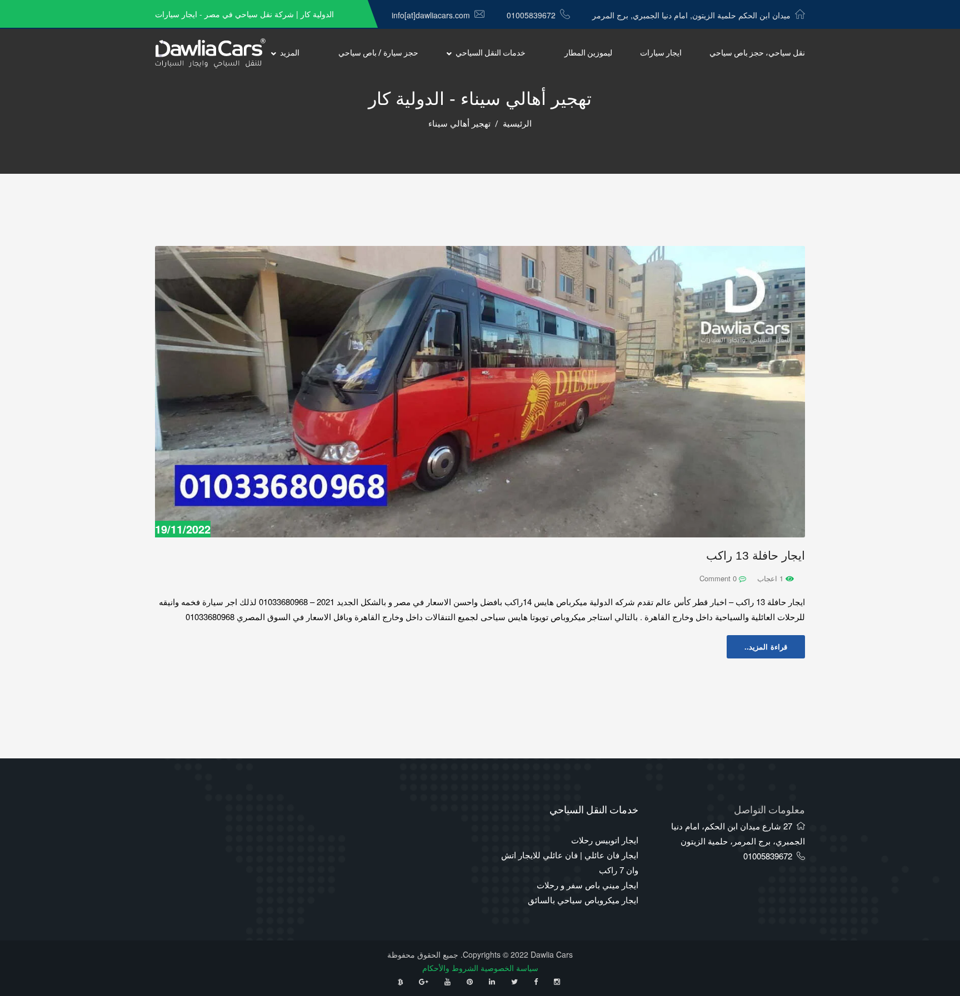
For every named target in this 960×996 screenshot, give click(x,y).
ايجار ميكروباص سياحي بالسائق (583, 900)
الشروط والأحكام (450, 967)
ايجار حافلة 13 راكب (755, 555)
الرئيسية (517, 124)
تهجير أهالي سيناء (459, 124)
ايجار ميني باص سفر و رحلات (587, 885)
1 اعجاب (771, 578)
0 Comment (719, 578)
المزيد (289, 53)
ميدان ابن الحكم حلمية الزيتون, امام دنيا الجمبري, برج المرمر (691, 15)
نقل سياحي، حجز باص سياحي (757, 53)
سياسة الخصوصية (509, 967)
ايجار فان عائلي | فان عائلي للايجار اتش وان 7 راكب (569, 862)
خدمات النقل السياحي (491, 53)
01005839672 (531, 15)
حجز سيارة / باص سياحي (378, 53)
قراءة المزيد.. (765, 646)
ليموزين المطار (588, 53)
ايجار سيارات (661, 53)
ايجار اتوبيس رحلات (604, 840)
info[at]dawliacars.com (431, 15)
